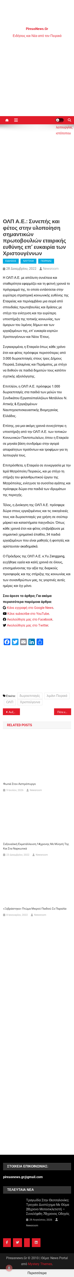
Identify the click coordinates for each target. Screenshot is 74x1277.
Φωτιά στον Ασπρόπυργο (19, 783)
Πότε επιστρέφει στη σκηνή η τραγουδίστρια (64, 712)
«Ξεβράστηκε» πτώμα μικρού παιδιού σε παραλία (34, 908)
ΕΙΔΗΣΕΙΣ (10, 261)
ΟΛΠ (9, 702)
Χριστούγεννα (30, 702)
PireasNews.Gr (37, 29)
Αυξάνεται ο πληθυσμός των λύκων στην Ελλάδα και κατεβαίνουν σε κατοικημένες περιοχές (14, 712)
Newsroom (51, 269)
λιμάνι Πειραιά (57, 696)
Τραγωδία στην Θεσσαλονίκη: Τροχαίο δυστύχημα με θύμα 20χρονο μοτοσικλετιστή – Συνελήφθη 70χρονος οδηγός (47, 1207)
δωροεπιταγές (30, 696)
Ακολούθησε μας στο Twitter (27, 625)
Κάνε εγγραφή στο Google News (30, 608)
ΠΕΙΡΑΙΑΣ (46, 261)
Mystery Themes (40, 1264)
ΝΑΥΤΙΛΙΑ (28, 261)
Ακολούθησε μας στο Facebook (29, 619)
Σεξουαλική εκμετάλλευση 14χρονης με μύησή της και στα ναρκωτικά (36, 846)
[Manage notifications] (9, 1268)
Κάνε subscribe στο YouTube (28, 614)
